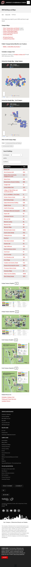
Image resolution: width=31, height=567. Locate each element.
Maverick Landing (8, 221)
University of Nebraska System (9, 434)
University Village (8, 271)
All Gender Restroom (8, 37)
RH (23, 243)
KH (23, 213)
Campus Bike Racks (7, 34)
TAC (24, 268)
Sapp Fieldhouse (8, 246)
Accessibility (4, 440)
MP (24, 224)
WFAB (24, 273)
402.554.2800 (5, 494)
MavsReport (4, 471)
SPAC (24, 265)
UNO (3, 14)
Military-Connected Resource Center (10, 456)
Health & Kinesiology (9, 208)
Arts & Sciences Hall (9, 172)
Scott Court (7, 251)
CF (23, 184)
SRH (24, 257)
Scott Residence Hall (9, 257)
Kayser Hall (6, 213)
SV (23, 260)
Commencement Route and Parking (13, 143)
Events (3, 450)
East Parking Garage (9, 200)
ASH (24, 172)
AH (23, 169)
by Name (6, 161)
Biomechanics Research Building (11, 182)
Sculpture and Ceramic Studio (11, 262)
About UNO (7, 14)
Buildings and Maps (6, 444)
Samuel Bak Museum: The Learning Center (11, 463)
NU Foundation (5, 475)
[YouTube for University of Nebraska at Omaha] (11, 510)
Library (3, 454)
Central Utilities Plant (9, 187)
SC (23, 251)
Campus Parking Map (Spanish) (10, 33)
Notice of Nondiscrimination (8, 473)
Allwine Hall (6, 169)
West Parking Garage (9, 276)
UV (23, 271)
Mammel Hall (7, 219)
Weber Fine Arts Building (10, 273)
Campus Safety (5, 448)
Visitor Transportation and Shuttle (11, 28)
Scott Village (7, 260)
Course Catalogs (5, 416)
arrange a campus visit (19, 54)
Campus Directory (6, 446)
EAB (24, 202)
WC (24, 205)
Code (24, 166)
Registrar (4, 461)
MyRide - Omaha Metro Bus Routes (11, 46)
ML (23, 221)
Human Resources (6, 452)
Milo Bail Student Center (9, 230)
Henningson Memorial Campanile (12, 210)
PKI (24, 241)
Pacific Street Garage (9, 232)
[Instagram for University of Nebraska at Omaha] (18, 510)
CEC (24, 175)
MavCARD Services (6, 418)
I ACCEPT (5, 557)
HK (23, 208)
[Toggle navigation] (28, 2)
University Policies (6, 479)
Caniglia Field (7, 184)
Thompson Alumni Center (10, 268)
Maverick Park (7, 224)
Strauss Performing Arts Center (11, 265)
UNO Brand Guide (5, 424)
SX (23, 254)
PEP (24, 238)
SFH (24, 246)
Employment (4, 432)
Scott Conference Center (10, 249)
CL (23, 194)
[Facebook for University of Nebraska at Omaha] (3, 510)
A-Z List (3, 430)
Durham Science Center (9, 197)
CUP (24, 187)
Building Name (7, 166)
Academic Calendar (6, 414)
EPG (24, 200)
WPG (24, 276)
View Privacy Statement (18, 554)
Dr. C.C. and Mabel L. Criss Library (11, 194)
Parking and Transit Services (9, 399)
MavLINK (4, 420)
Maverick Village (8, 227)
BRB (24, 182)
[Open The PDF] (16, 283)
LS (23, 216)
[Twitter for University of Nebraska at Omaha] (7, 510)
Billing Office (4, 442)
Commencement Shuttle (8, 146)
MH (24, 219)
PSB (24, 235)
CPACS (24, 190)
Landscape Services (8, 216)
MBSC (24, 230)
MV (24, 227)
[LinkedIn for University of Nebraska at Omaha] (15, 510)
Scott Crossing (7, 254)
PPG (24, 232)
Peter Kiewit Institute (9, 241)
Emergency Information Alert (8, 468)
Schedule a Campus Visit (8, 397)
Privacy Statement (6, 477)
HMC (24, 210)
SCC (24, 249)
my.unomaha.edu (6, 422)
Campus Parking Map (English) (10, 31)
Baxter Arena (7, 179)
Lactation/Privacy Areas (8, 38)
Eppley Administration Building (11, 202)
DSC (24, 197)
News (3, 459)
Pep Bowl (6, 238)
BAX (24, 179)
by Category (6, 155)
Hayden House (7, 205)
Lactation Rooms (6, 401)
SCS (24, 262)
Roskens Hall (7, 243)
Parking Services (8, 235)
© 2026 (3, 506)
